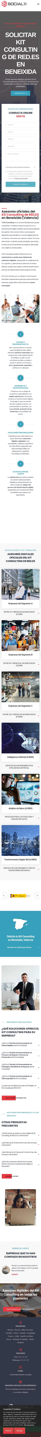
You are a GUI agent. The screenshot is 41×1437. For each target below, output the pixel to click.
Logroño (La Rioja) (26, 1336)
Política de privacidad (21, 178)
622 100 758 (23, 1357)
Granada (23, 1333)
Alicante (17, 1330)
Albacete (10, 1330)
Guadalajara (31, 1333)
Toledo (31, 1339)
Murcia (9, 1339)
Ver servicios (19, 93)
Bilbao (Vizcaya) (27, 1330)
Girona (16, 1333)
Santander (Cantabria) (20, 1339)
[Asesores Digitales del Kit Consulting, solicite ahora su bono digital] (14, 4)
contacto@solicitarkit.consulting (20, 1375)
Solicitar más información (15, 1098)
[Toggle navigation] (38, 4)
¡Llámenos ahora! (11, 1176)
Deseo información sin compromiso (20, 1309)
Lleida (17, 1336)
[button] (37, 895)
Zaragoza (20, 1342)
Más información (29, 1425)
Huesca (11, 1336)
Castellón (9, 1333)
